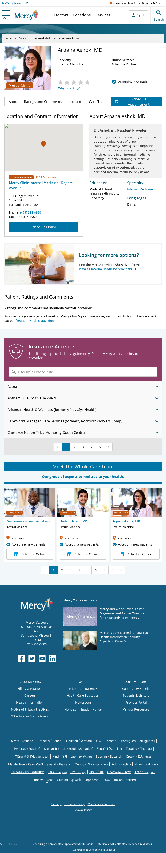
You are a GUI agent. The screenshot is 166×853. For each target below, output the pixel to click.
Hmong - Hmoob (146, 764)
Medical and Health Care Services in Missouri (125, 844)
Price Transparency (83, 688)
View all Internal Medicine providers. (106, 269)
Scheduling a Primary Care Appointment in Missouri (62, 844)
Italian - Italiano (125, 780)
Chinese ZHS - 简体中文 (27, 772)
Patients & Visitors (136, 695)
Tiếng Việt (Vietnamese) (32, 756)
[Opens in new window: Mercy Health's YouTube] (42, 658)
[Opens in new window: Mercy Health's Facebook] (21, 658)
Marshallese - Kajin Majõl (25, 764)
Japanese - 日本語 (97, 780)
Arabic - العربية (145, 772)
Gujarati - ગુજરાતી (69, 780)
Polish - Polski (121, 764)
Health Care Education (83, 695)
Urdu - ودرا (78, 772)
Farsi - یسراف (57, 772)
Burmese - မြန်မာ (41, 780)
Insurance (75, 101)
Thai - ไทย (96, 772)
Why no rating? (69, 88)
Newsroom (83, 702)
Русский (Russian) (27, 748)
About (14, 101)
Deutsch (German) (79, 741)
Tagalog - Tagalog (139, 748)
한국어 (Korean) (106, 741)
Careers (30, 695)
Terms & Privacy (74, 804)
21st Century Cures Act (101, 804)
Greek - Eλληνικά (138, 756)
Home (8, 38)
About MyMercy (30, 682)
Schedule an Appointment (30, 716)
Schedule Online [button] (34, 554)
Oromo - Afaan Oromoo (91, 764)
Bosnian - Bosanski (109, 756)
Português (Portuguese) (138, 741)
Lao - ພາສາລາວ (81, 756)
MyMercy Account (13, 3)
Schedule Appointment (139, 101)
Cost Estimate (136, 682)
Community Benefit (136, 688)
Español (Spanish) (109, 748)
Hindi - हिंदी (59, 756)
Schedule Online (43, 227)
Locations (82, 15)
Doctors (61, 15)
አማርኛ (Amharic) (22, 741)
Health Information (30, 702)
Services (103, 15)
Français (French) (50, 741)
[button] (43, 144)
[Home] (26, 15)
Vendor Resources (136, 709)
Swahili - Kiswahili (58, 764)
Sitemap (56, 804)
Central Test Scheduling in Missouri (94, 849)
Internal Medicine (45, 38)
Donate (83, 682)
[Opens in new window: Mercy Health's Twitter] (31, 658)
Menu (6, 18)
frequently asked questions (35, 321)
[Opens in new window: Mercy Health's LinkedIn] (52, 658)
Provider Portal (136, 702)
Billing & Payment (30, 688)
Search (159, 19)
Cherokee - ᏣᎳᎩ (119, 772)
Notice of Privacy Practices (30, 709)
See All (95, 600)
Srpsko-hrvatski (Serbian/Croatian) (68, 748)
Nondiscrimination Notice (83, 709)
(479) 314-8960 (30, 212)
